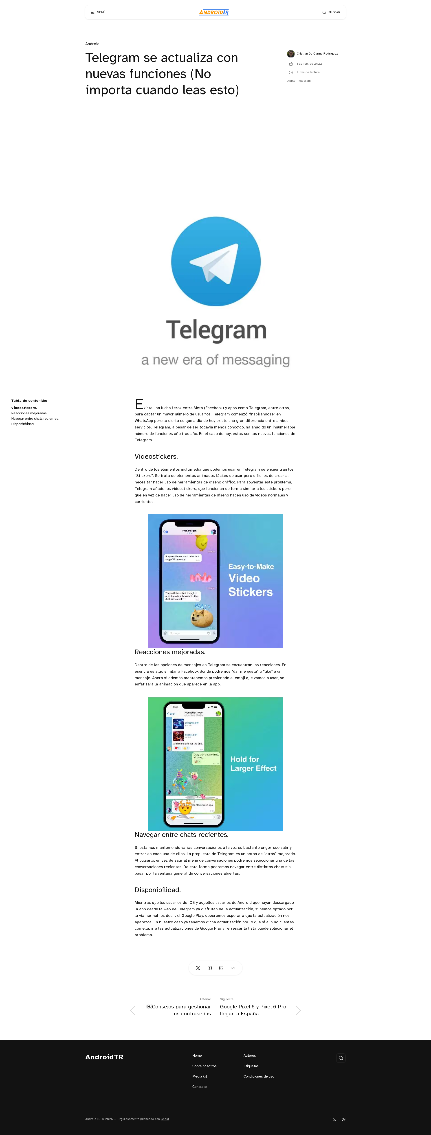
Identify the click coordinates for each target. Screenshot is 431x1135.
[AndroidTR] (214, 12)
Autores (250, 1056)
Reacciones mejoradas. (29, 413)
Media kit (199, 1076)
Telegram (304, 81)
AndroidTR (104, 1057)
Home (197, 1056)
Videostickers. (24, 408)
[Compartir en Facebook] (209, 968)
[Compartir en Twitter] (198, 968)
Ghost (165, 1119)
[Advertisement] (215, 158)
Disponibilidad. (23, 424)
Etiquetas (251, 1066)
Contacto (199, 1087)
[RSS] (344, 1119)
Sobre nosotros (204, 1066)
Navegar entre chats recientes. (35, 419)
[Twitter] (334, 1119)
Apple (291, 81)
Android (92, 44)
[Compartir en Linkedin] (221, 968)
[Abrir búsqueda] (341, 1058)
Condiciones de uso (259, 1076)
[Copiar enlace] (233, 968)
